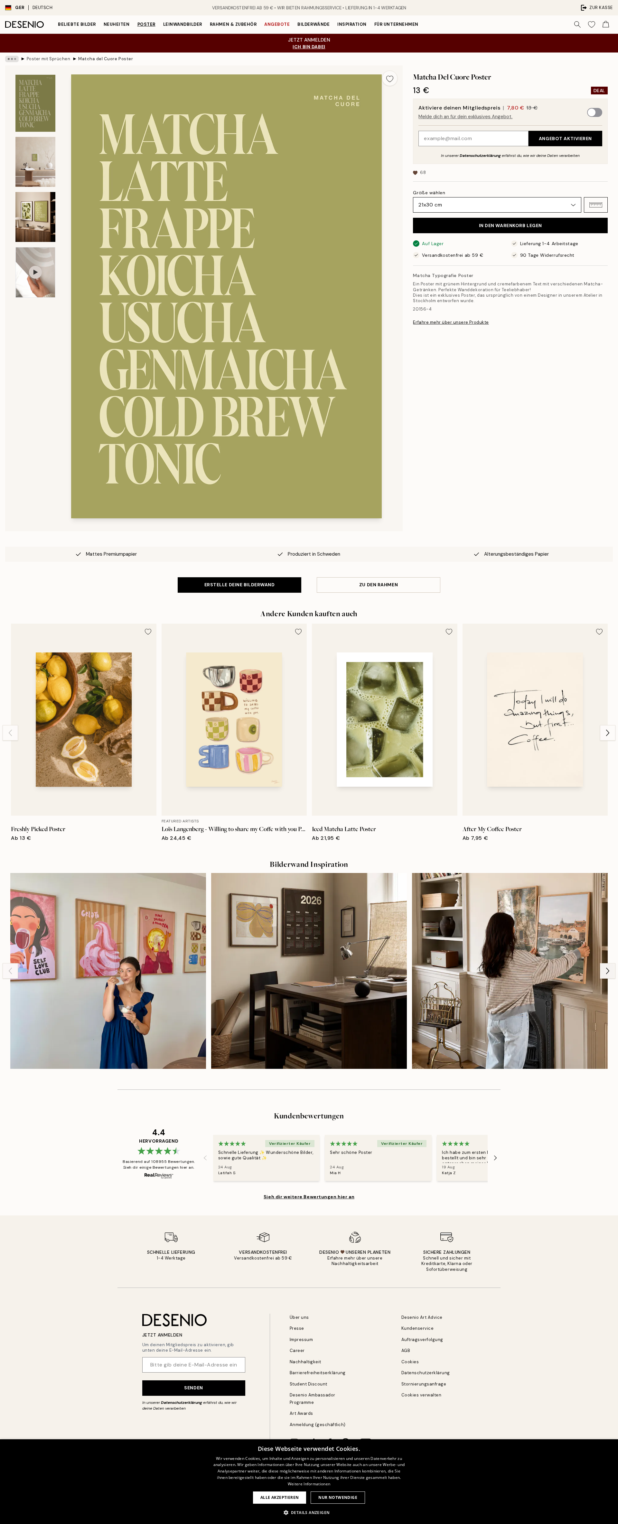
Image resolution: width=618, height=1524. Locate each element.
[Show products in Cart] (606, 24)
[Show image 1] (35, 103)
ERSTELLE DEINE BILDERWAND (239, 585)
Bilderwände (313, 24)
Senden (193, 1388)
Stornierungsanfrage (423, 1384)
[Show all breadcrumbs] (12, 59)
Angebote (277, 24)
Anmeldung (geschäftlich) (318, 1424)
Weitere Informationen (309, 1484)
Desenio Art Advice (422, 1317)
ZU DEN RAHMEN (378, 585)
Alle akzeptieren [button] (279, 1497)
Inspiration (352, 24)
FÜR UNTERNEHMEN (396, 24)
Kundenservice (417, 1328)
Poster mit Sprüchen (48, 59)
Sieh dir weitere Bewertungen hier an (309, 1197)
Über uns (299, 1317)
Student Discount (308, 1384)
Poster (146, 24)
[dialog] (309, 1481)
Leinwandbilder (182, 24)
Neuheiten (117, 24)
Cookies (410, 1362)
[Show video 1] (35, 272)
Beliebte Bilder (77, 24)
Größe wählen (429, 193)
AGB (405, 1350)
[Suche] (577, 24)
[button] (596, 205)
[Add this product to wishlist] (390, 78)
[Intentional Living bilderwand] (309, 971)
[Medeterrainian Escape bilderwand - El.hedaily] (510, 971)
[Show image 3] (35, 217)
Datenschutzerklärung (480, 155)
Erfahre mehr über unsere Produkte (451, 322)
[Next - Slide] (607, 733)
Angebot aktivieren (565, 138)
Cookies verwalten (421, 1395)
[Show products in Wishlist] (592, 24)
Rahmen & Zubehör (233, 24)
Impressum (301, 1339)
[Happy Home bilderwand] (108, 971)
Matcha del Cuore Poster (105, 59)
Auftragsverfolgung (422, 1339)
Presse (297, 1328)
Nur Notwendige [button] (337, 1497)
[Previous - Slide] (10, 733)
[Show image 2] (35, 162)
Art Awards (301, 1413)
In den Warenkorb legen (510, 225)
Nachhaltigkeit (305, 1362)
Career (297, 1350)
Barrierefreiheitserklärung (318, 1372)
